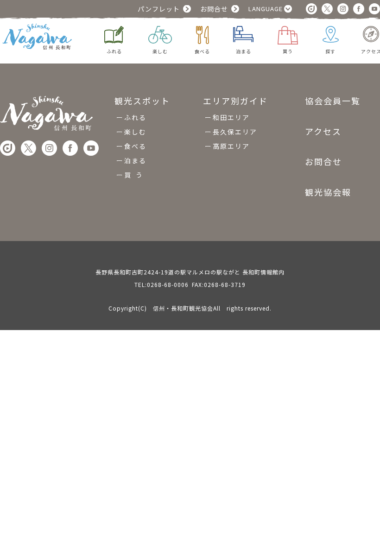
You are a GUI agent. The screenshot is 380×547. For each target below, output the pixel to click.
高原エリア (231, 146)
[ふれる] (114, 34)
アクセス (323, 131)
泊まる (135, 160)
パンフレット (159, 9)
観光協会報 (328, 192)
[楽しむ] (160, 34)
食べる (135, 146)
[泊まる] (243, 33)
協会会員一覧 (333, 101)
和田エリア (231, 117)
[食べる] (202, 34)
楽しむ (135, 131)
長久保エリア (235, 131)
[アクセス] (371, 33)
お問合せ (214, 9)
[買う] (288, 34)
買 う (133, 174)
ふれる (135, 117)
